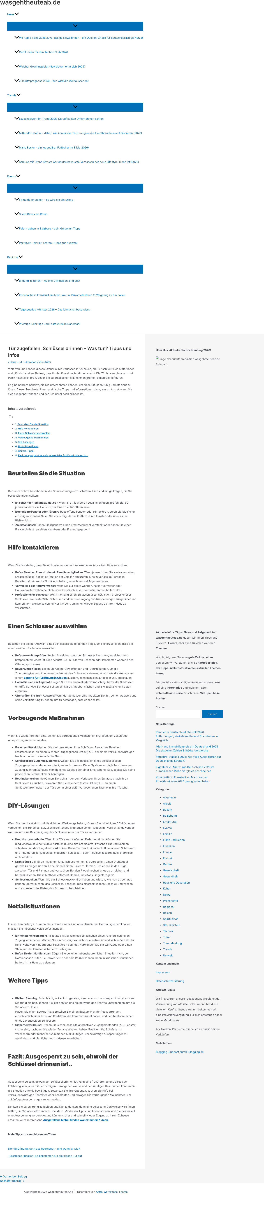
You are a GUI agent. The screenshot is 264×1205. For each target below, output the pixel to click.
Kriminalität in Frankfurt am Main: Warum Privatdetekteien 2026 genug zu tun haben (72, 295)
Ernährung (169, 821)
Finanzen (169, 846)
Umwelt (168, 955)
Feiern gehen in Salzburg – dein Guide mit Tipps (49, 228)
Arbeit (167, 803)
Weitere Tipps (25, 450)
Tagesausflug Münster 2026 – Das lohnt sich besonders (54, 309)
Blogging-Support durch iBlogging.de (180, 1052)
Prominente (170, 900)
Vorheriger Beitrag (13, 1176)
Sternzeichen (171, 925)
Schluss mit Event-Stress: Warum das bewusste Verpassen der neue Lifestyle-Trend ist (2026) (79, 162)
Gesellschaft (171, 870)
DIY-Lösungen (26, 442)
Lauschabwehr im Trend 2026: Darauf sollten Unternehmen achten (61, 118)
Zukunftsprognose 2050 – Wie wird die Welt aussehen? (54, 81)
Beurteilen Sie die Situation (32, 424)
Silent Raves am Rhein (33, 214)
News (166, 894)
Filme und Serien (174, 840)
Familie (167, 834)
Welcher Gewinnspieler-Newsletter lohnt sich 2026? (52, 66)
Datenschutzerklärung (170, 981)
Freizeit (168, 858)
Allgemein (169, 797)
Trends (167, 949)
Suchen (161, 707)
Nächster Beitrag (12, 1181)
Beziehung (170, 815)
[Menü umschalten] (75, 26)
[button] (16, 14)
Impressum (163, 972)
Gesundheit (170, 876)
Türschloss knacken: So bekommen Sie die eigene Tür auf (45, 1155)
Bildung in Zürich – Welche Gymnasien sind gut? (49, 280)
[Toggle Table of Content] (10, 417)
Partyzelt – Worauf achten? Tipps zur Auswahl (48, 243)
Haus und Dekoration (23, 362)
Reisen (167, 913)
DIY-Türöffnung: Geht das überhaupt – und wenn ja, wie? (44, 1148)
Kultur (167, 888)
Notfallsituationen (28, 446)
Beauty (167, 809)
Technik (168, 931)
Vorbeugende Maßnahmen (33, 437)
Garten (167, 864)
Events (167, 828)
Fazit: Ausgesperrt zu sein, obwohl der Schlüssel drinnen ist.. (53, 455)
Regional (168, 907)
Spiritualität (170, 919)
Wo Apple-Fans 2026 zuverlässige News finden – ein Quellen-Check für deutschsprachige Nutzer (81, 37)
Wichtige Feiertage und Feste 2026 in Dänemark (49, 324)
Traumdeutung (172, 943)
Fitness (167, 852)
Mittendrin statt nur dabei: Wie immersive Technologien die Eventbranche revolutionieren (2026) (80, 133)
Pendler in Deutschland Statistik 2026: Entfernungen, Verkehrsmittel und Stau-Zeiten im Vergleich (187, 736)
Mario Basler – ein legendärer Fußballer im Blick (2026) (54, 147)
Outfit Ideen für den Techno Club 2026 (43, 52)
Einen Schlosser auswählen (34, 433)
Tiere (166, 937)
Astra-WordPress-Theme (112, 1191)
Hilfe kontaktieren (28, 428)
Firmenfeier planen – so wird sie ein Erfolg (46, 199)
